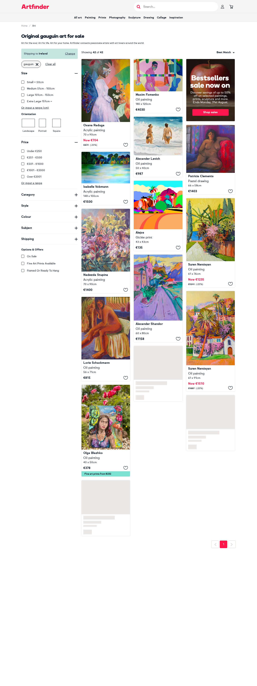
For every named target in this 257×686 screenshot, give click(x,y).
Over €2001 (34, 176)
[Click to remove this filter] (37, 64)
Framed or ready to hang (43, 270)
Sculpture (134, 17)
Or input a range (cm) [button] (35, 107)
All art (78, 17)
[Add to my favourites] (125, 144)
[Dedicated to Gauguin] (158, 147)
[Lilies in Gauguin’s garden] (105, 251)
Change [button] (70, 53)
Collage (161, 17)
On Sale (31, 256)
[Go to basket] (231, 6)
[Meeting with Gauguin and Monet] (105, 178)
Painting (90, 17)
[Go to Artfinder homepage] (35, 6)
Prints (102, 17)
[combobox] (225, 52)
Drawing (149, 17)
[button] (225, 52)
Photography (117, 17)
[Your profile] (222, 6)
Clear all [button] (50, 64)
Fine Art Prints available (41, 263)
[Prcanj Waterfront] (158, 298)
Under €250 (34, 151)
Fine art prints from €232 (97, 484)
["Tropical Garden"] (105, 339)
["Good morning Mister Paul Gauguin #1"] (158, 86)
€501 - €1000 (35, 164)
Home (24, 25)
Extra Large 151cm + (39, 101)
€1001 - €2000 (36, 170)
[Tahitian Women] (105, 441)
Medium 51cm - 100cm (41, 88)
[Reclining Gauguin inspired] (210, 160)
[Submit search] (138, 6)
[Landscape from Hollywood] (210, 341)
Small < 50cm (35, 82)
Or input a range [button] (31, 183)
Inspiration (176, 17)
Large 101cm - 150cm (40, 95)
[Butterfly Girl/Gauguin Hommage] (105, 103)
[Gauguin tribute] (158, 216)
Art (34, 25)
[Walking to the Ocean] (210, 242)
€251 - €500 (34, 157)
